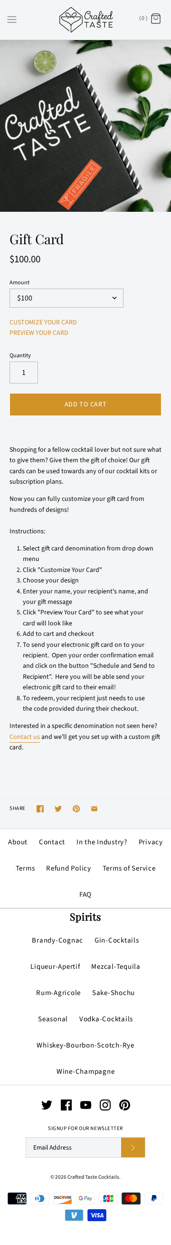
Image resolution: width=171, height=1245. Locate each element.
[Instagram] (105, 1105)
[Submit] (133, 1147)
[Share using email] (94, 808)
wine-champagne (86, 1072)
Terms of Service (129, 868)
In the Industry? (101, 842)
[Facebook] (66, 1105)
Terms (25, 868)
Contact (52, 842)
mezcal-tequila (116, 967)
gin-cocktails (117, 940)
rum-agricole (58, 993)
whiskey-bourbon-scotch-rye (85, 1045)
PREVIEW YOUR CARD (39, 333)
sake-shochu (113, 993)
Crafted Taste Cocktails (93, 1177)
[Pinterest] (124, 1105)
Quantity (20, 356)
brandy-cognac (57, 940)
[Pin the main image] (76, 808)
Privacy (151, 842)
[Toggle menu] (12, 19)
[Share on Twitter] (58, 808)
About (18, 842)
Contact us (25, 737)
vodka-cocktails (106, 1019)
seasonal (53, 1019)
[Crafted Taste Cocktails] (86, 20)
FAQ (85, 895)
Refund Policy (68, 868)
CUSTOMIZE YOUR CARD (43, 322)
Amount (19, 283)
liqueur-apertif (55, 967)
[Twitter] (46, 1105)
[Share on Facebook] (40, 808)
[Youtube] (85, 1105)
